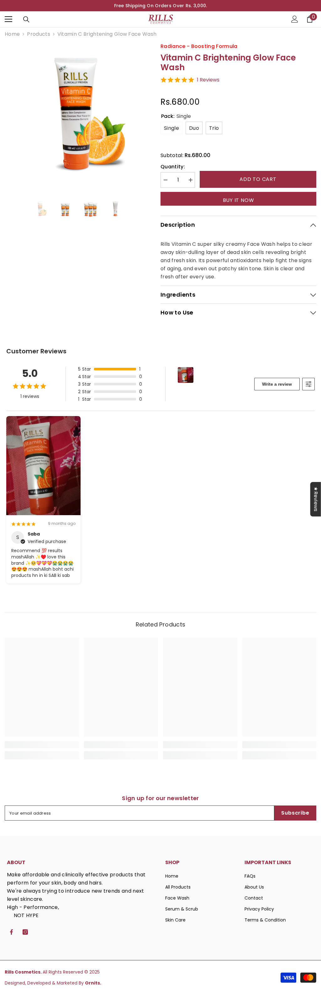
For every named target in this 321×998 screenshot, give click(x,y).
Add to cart (257, 179)
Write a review (277, 384)
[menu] (8, 19)
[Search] (26, 19)
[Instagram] (25, 932)
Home (12, 34)
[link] (42, 744)
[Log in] (294, 19)
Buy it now (238, 200)
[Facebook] (11, 932)
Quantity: (172, 166)
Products (38, 34)
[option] (160, 5)
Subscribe (295, 812)
